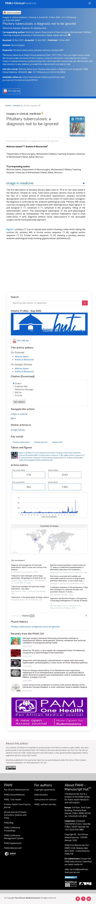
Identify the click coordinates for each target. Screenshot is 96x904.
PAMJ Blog (8, 822)
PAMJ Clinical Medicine (14, 794)
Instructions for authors (45, 799)
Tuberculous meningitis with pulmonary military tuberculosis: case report (28, 588)
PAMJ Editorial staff (12, 848)
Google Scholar (18, 429)
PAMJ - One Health (12, 799)
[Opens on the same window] (11, 768)
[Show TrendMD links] (86, 615)
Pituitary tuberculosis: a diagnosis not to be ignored (35, 626)
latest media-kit (75, 864)
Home (8, 105)
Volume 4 (17, 105)
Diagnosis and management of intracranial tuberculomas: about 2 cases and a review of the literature (28, 567)
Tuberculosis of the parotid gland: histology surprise (30, 597)
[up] (83, 183)
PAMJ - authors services (45, 804)
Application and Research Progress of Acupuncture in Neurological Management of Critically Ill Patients (69, 599)
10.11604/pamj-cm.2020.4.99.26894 (48, 72)
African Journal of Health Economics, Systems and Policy (15, 815)
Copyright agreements (44, 789)
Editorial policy (41, 794)
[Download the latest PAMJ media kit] (71, 877)
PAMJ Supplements (13, 843)
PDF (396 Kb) (14, 91)
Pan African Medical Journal (16, 789)
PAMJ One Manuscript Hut (77, 845)
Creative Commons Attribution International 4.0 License (61, 58)
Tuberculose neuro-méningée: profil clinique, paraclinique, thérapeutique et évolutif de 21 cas (28, 577)
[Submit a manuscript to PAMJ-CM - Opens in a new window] (49, 324)
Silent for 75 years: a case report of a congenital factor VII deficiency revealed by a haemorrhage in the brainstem (54, 651)
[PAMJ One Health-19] (49, 711)
